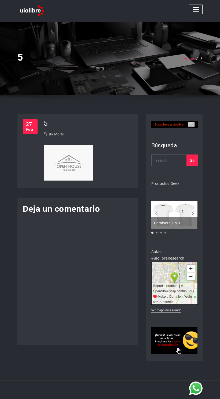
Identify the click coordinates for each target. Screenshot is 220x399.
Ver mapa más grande (166, 310)
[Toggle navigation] (196, 9)
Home (189, 58)
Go (192, 160)
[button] (193, 213)
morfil (56, 134)
